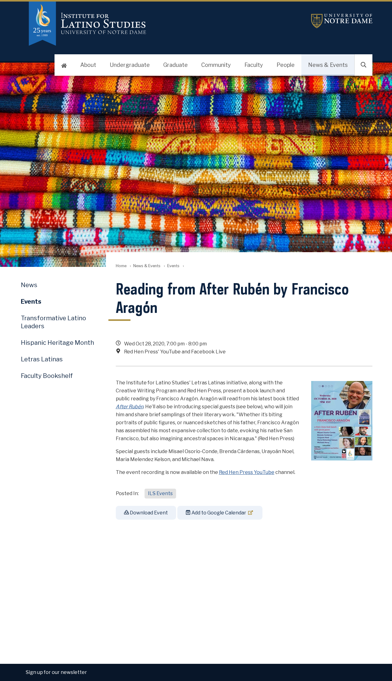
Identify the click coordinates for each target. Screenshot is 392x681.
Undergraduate (130, 65)
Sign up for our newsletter (56, 672)
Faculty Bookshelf (47, 375)
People (286, 65)
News (29, 285)
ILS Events (160, 493)
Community (216, 65)
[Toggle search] (363, 65)
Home (121, 266)
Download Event (148, 513)
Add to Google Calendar (218, 513)
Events (173, 266)
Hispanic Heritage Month (57, 342)
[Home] (64, 65)
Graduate (175, 65)
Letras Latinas (42, 359)
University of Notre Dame (341, 21)
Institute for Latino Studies (137, 24)
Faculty (253, 65)
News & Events (328, 65)
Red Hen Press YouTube (246, 472)
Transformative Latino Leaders (53, 322)
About (88, 65)
